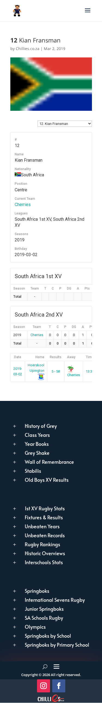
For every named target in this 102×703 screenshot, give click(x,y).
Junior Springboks (44, 608)
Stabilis (33, 470)
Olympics (35, 626)
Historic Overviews (45, 553)
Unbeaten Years (42, 526)
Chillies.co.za (27, 48)
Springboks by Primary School (57, 644)
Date (17, 357)
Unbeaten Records (45, 535)
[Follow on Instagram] (43, 685)
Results (55, 357)
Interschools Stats (44, 562)
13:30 (90, 371)
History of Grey (41, 425)
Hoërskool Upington (36, 368)
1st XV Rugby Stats (45, 508)
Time (90, 357)
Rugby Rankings (42, 544)
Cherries (23, 204)
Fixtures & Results (44, 517)
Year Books (37, 443)
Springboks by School (48, 635)
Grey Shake (37, 452)
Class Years (37, 434)
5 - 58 (55, 371)
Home (39, 357)
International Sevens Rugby (55, 599)
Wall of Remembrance (49, 461)
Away (71, 357)
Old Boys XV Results (47, 479)
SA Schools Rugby (44, 617)
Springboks (37, 590)
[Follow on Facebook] (58, 685)
